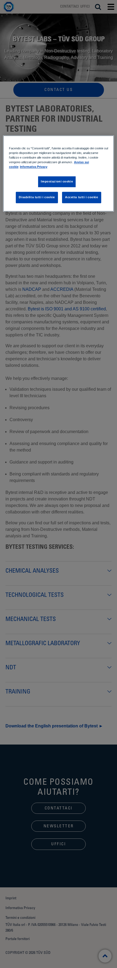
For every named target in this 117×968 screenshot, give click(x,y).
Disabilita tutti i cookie (37, 197)
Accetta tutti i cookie (81, 197)
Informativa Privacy (33, 166)
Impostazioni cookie (57, 181)
